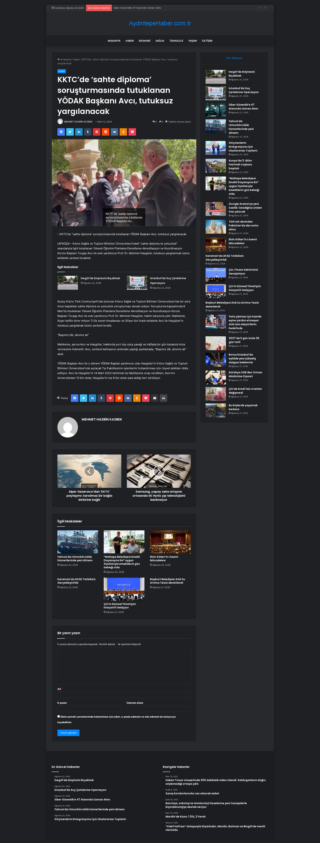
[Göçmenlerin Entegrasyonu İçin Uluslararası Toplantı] (216, 148)
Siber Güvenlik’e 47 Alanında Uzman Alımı (137, 7)
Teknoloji (176, 40)
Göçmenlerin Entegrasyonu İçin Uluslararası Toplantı (243, 146)
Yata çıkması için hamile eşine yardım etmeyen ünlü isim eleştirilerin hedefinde (245, 322)
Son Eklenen (234, 58)
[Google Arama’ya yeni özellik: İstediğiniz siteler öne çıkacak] (216, 209)
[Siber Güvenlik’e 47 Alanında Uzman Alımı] (216, 110)
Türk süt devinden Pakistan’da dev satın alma (243, 225)
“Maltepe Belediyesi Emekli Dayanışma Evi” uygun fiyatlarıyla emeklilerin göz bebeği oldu (122, 562)
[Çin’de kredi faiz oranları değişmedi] (216, 394)
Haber (130, 40)
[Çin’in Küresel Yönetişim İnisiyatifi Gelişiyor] (124, 589)
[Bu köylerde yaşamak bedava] (216, 410)
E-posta (63, 702)
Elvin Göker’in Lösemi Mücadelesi (164, 558)
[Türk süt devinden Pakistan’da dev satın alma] (216, 227)
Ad (60, 688)
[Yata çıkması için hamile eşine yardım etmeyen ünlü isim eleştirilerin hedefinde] (216, 322)
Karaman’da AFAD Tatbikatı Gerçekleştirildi (76, 581)
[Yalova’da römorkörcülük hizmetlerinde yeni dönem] (77, 541)
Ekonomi (144, 40)
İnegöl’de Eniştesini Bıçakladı (100, 278)
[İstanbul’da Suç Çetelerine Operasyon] (137, 283)
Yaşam (192, 40)
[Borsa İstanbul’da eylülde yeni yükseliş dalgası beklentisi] (216, 360)
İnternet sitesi (135, 702)
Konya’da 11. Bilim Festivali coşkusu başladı (240, 164)
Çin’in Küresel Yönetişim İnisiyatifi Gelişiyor (120, 605)
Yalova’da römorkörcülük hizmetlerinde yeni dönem (75, 558)
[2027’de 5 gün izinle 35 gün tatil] (216, 343)
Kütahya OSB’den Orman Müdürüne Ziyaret (245, 374)
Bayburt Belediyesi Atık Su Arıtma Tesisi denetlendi (167, 581)
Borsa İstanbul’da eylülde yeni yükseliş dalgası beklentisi (242, 358)
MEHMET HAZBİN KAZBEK (78, 121)
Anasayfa (114, 40)
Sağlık (160, 40)
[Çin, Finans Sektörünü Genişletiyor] (216, 275)
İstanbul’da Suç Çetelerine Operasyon (244, 90)
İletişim (207, 40)
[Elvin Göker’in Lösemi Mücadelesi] (170, 541)
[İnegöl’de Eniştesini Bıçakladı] (68, 283)
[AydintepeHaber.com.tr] (160, 23)
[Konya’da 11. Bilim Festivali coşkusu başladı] (216, 166)
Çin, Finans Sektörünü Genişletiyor (243, 271)
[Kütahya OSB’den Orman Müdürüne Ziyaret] (216, 377)
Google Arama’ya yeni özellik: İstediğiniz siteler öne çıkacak (245, 207)
